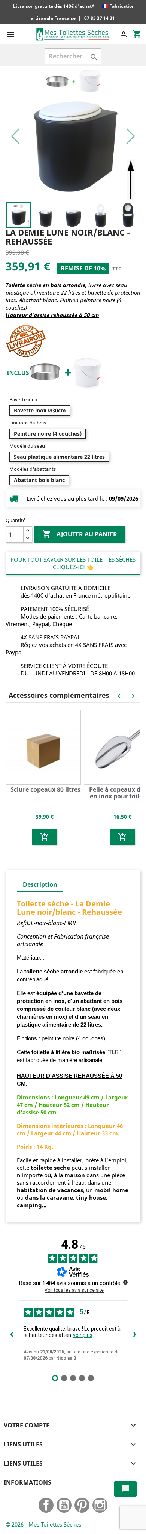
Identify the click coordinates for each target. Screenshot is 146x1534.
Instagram (99, 1505)
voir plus (82, 1335)
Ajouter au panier (79, 534)
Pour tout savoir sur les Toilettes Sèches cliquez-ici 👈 (73, 563)
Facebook (46, 1505)
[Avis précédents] (11, 1334)
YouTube (64, 1505)
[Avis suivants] (134, 1334)
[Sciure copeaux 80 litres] (44, 746)
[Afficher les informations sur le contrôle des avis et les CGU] (125, 1282)
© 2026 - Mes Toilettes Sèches (43, 1524)
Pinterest (81, 1505)
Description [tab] (40, 884)
